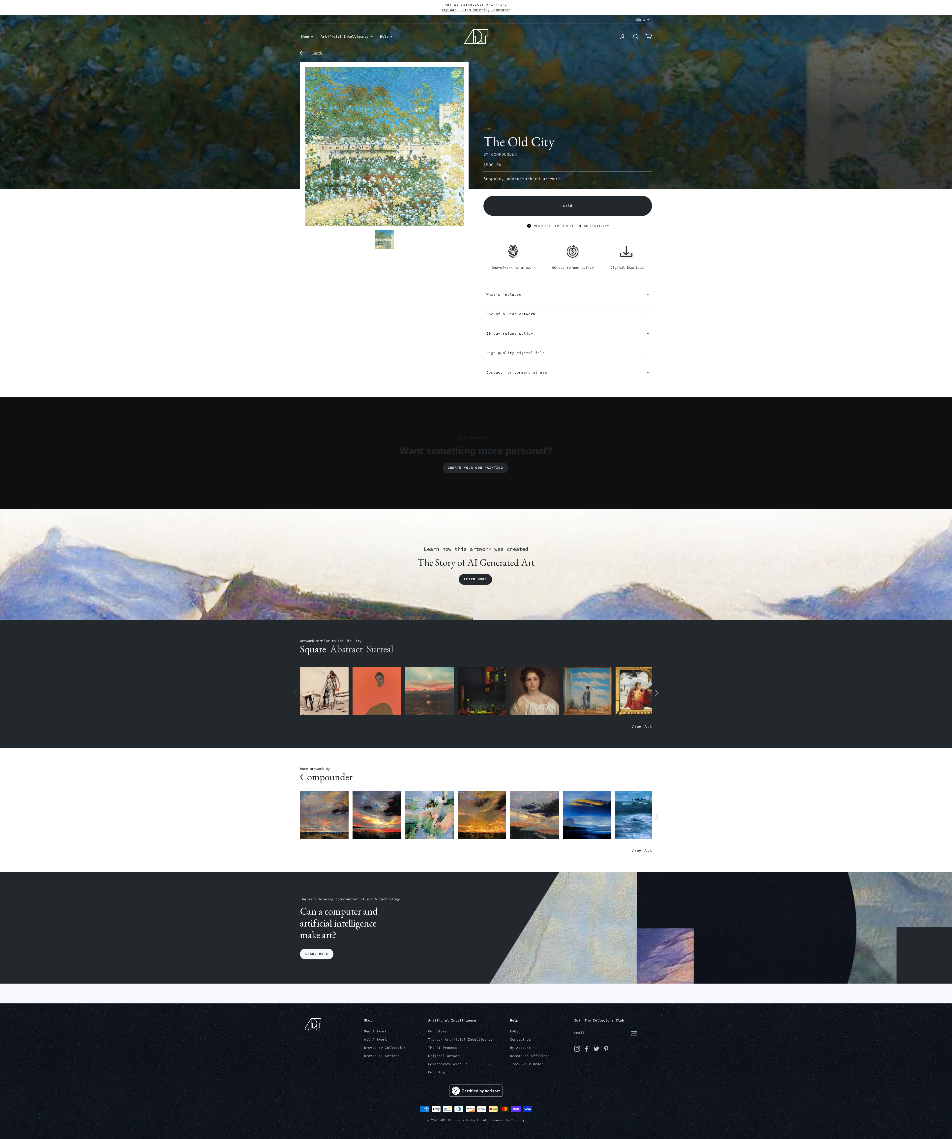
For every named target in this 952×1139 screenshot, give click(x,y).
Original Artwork (444, 1056)
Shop (306, 36)
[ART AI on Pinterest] (606, 1049)
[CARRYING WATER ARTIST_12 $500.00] (639, 815)
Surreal (380, 649)
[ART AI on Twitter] (596, 1049)
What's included (567, 294)
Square (313, 649)
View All (641, 726)
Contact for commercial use (567, 372)
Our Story (437, 1031)
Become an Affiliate (530, 1056)
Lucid (481, 1120)
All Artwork (375, 1039)
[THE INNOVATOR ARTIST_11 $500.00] (324, 691)
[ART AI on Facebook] (587, 1049)
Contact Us (520, 1039)
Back (317, 52)
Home (487, 129)
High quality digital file (567, 352)
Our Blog (436, 1072)
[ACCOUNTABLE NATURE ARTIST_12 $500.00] (534, 815)
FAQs (514, 1031)
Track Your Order (526, 1064)
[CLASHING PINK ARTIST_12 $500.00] (429, 815)
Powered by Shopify (508, 1120)
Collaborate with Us (448, 1064)
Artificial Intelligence (346, 36)
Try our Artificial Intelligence (460, 1039)
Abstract (346, 649)
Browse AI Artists (381, 1056)
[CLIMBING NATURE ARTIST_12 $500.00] (482, 815)
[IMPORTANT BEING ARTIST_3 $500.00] (587, 691)
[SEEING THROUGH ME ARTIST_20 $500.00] (534, 691)
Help (385, 36)
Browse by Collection (385, 1048)
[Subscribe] (634, 1033)
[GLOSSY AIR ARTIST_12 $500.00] (324, 815)
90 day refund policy (567, 333)
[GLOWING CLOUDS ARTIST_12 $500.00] (587, 815)
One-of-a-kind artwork (567, 314)
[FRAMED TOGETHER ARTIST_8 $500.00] (640, 691)
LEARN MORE (316, 954)
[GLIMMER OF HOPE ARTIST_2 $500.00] (482, 691)
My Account (520, 1048)
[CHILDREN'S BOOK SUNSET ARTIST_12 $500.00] (429, 691)
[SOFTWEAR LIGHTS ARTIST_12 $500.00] (377, 815)
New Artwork (375, 1031)
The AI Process (442, 1048)
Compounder (504, 154)
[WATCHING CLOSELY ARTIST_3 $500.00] (377, 691)
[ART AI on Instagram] (577, 1049)
